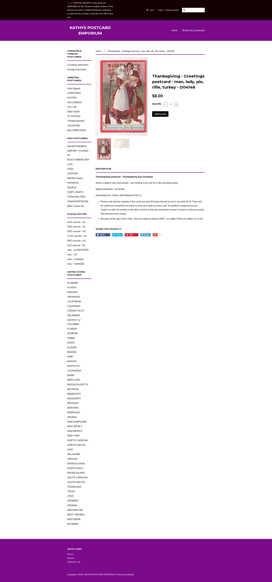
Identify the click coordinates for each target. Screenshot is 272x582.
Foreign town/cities (76, 69)
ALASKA (71, 287)
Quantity (156, 104)
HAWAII (71, 338)
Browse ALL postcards (193, 30)
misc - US (72, 254)
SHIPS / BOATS (75, 192)
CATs (70, 164)
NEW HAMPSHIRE (77, 422)
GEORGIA (72, 333)
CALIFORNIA (74, 301)
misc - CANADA (75, 259)
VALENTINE (73, 125)
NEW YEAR (73, 112)
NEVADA (72, 417)
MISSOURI (72, 403)
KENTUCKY (73, 366)
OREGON (72, 459)
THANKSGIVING (76, 121)
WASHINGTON (75, 510)
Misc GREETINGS (76, 130)
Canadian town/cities (77, 65)
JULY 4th (71, 107)
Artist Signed (73, 88)
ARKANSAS (73, 297)
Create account (172, 10)
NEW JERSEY (74, 426)
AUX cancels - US (76, 222)
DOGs (70, 169)
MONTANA (73, 408)
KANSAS (72, 361)
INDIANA (72, 352)
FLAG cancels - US (77, 236)
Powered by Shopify (125, 574)
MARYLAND (73, 380)
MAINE (71, 375)
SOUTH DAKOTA (76, 482)
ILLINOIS (71, 347)
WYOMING (72, 524)
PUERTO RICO (75, 468)
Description (103, 168)
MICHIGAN (73, 389)
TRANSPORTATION (77, 201)
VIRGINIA (72, 505)
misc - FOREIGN (75, 264)
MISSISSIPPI (74, 398)
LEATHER (72, 173)
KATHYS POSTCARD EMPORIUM (90, 30)
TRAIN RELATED (76, 197)
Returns (70, 558)
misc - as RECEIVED (78, 250)
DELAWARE (73, 315)
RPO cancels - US (76, 240)
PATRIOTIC (73, 183)
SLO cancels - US (76, 245)
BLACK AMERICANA (78, 159)
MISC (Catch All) (75, 206)
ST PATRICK (74, 116)
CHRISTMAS (74, 93)
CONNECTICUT (75, 310)
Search (70, 554)
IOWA (70, 356)
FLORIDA (72, 329)
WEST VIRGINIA (75, 514)
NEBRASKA (73, 412)
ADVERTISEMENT (77, 146)
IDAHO (71, 343)
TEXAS (71, 491)
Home (174, 30)
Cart (151, 10)
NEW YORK (73, 435)
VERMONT (73, 501)
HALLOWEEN (74, 102)
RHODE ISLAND (76, 473)
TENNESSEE (74, 487)
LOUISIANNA (74, 370)
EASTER (72, 98)
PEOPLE (71, 187)
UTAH (70, 496)
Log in (160, 10)
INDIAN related (75, 178)
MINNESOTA (74, 394)
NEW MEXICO (74, 431)
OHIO (70, 449)
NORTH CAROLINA (77, 440)
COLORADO (73, 306)
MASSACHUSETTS (77, 384)
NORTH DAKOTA (76, 445)
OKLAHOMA (73, 454)
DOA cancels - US (76, 226)
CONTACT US (73, 562)
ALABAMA (72, 283)
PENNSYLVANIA (76, 463)
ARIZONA (72, 292)
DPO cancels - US (76, 231)
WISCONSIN (73, 519)
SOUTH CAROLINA (77, 477)
